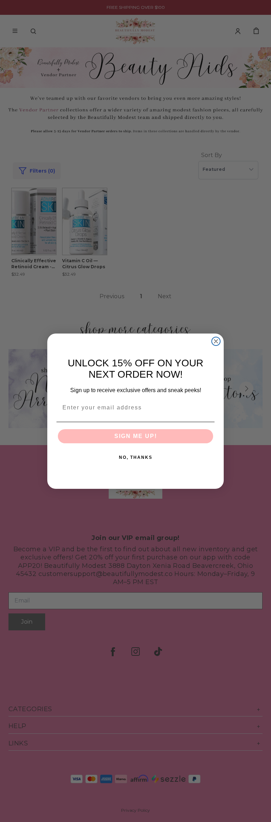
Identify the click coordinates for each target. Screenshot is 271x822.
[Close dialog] (216, 341)
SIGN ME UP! (135, 436)
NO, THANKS (135, 457)
